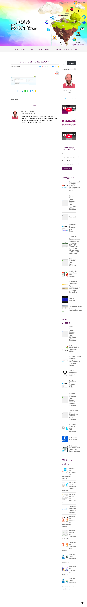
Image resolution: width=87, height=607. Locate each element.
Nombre (64, 154)
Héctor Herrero (28, 111)
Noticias (74, 49)
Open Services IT (61, 49)
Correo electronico (68, 161)
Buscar (71, 63)
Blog (14, 49)
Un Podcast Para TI (44, 49)
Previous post (15, 99)
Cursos (23, 49)
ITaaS (31, 49)
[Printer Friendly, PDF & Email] (57, 73)
